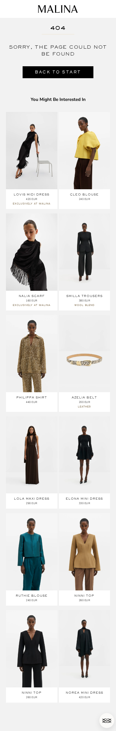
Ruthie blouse (32, 595)
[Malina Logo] (58, 9)
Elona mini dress (84, 498)
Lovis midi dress (31, 194)
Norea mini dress (84, 692)
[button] (106, 720)
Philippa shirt (31, 397)
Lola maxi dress (31, 498)
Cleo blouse (84, 194)
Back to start (58, 72)
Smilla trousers (84, 296)
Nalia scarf (32, 296)
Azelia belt (84, 397)
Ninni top (84, 595)
